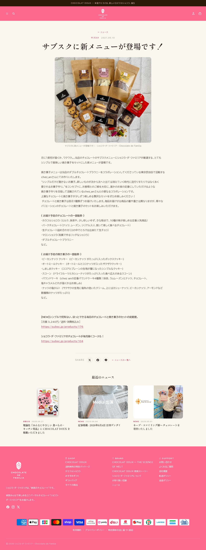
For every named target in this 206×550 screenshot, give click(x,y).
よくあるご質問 (166, 467)
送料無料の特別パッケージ (77, 467)
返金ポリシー (165, 480)
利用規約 (77, 530)
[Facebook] (8, 507)
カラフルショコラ (73, 471)
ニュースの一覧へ (121, 360)
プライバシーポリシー (94, 530)
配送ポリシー (165, 476)
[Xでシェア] (90, 360)
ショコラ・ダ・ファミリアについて (126, 476)
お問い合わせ (165, 462)
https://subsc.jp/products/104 (62, 341)
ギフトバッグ (71, 480)
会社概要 (163, 471)
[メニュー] (7, 13)
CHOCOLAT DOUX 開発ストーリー (130, 471)
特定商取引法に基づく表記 (120, 530)
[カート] (200, 13)
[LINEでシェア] (106, 360)
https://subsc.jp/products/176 (62, 326)
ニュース (103, 32)
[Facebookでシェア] (98, 360)
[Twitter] (18, 507)
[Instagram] (13, 507)
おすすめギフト (72, 476)
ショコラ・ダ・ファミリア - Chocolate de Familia (35, 544)
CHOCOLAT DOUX (76, 462)
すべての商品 (71, 485)
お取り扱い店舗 (119, 480)
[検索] (13, 13)
